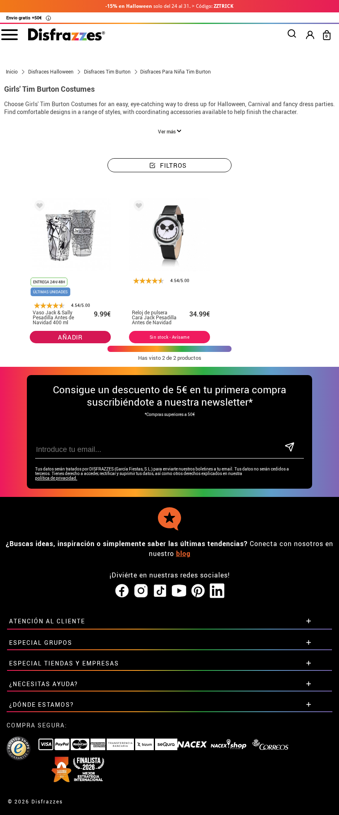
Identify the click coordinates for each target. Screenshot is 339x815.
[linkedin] (217, 591)
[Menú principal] (9, 34)
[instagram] (141, 591)
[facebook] (122, 591)
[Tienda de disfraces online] (66, 35)
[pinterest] (198, 591)
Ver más (167, 131)
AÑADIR (70, 337)
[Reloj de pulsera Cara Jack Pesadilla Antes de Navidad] (137, 207)
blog (183, 553)
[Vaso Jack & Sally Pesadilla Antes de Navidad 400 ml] (38, 207)
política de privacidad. (56, 478)
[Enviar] (289, 447)
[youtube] (179, 591)
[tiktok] (160, 591)
